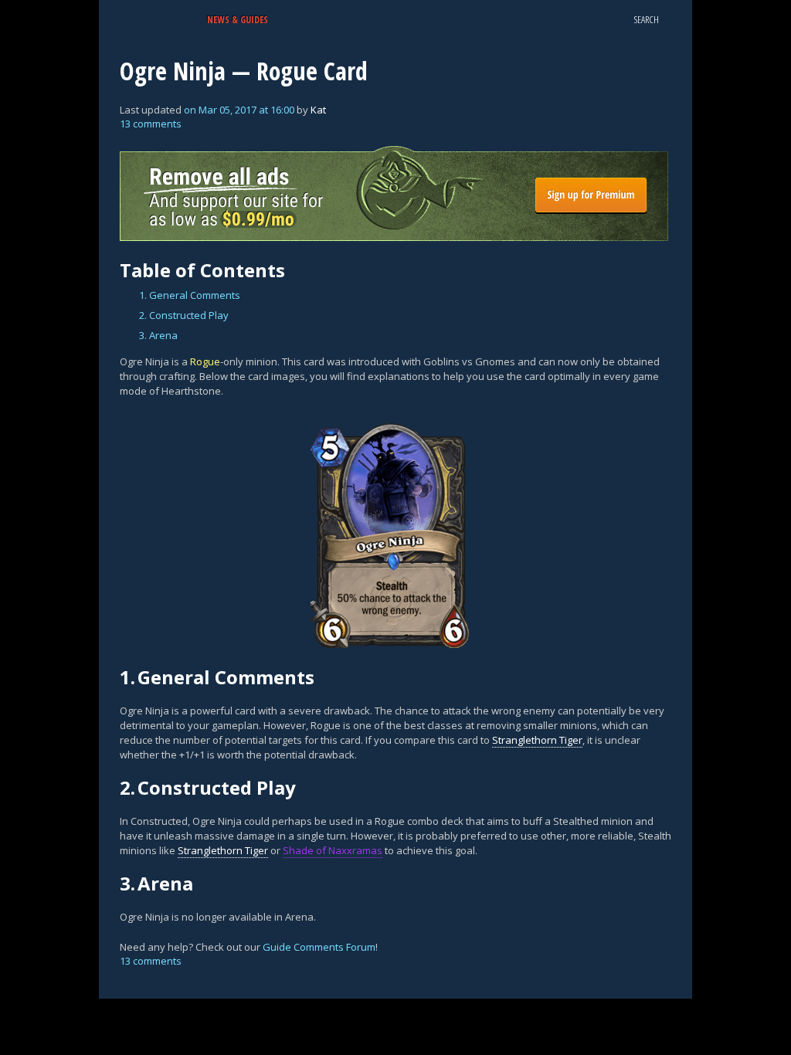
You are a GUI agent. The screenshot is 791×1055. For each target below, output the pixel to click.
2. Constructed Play (184, 315)
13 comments (151, 124)
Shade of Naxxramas (332, 850)
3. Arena (158, 335)
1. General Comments (189, 295)
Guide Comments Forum (319, 947)
